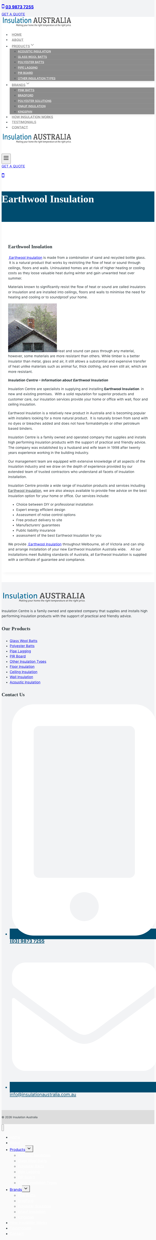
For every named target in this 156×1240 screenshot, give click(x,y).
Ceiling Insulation (23, 672)
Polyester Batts (31, 62)
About (18, 40)
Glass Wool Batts (32, 56)
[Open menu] (6, 159)
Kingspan (25, 111)
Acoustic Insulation (34, 51)
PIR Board (25, 72)
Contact (20, 127)
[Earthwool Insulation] (32, 351)
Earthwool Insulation (25, 258)
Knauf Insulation (32, 106)
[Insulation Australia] (37, 26)
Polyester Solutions (34, 101)
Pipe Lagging (28, 67)
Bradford (25, 95)
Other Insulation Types (36, 78)
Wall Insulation (21, 677)
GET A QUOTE (13, 14)
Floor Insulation (22, 667)
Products (17, 1149)
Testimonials (24, 122)
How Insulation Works (32, 117)
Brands (16, 1189)
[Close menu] (3, 1127)
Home (17, 34)
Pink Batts (26, 90)
